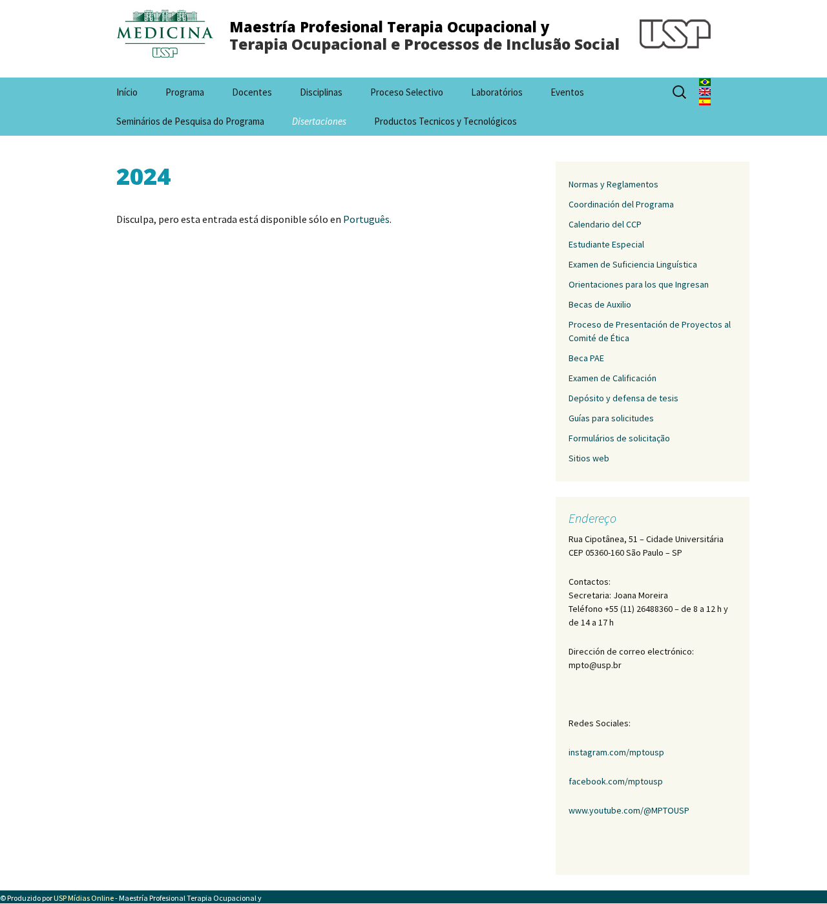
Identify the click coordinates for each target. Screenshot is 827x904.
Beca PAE (586, 358)
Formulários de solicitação (619, 438)
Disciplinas (321, 92)
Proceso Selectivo (406, 92)
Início (127, 92)
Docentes (252, 92)
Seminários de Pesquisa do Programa (190, 121)
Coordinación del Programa (621, 204)
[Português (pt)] (705, 80)
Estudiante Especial (606, 244)
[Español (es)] (705, 100)
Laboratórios (497, 92)
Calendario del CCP (605, 224)
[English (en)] (705, 90)
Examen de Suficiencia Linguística (633, 264)
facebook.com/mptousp (616, 781)
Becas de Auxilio (600, 304)
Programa (184, 92)
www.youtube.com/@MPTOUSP (629, 810)
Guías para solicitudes (611, 418)
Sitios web (589, 458)
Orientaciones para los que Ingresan (639, 284)
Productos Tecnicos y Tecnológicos (445, 121)
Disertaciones (319, 121)
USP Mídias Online (84, 898)
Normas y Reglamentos (613, 184)
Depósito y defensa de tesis (623, 398)
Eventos (567, 92)
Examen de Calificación (612, 378)
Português (366, 219)
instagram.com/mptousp (616, 752)
